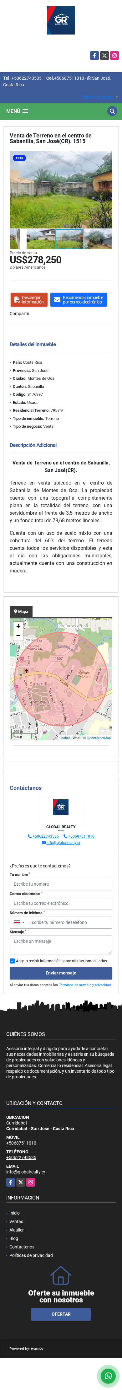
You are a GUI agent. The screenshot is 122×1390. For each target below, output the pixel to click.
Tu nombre (20, 874)
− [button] (18, 636)
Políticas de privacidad (31, 1255)
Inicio (14, 1213)
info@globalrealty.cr (63, 842)
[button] (107, 157)
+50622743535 (27, 78)
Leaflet (64, 737)
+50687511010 (69, 78)
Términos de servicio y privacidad (85, 985)
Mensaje (18, 931)
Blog (13, 1238)
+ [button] (18, 626)
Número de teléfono (27, 912)
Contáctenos (21, 1246)
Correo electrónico (26, 893)
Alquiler (16, 1229)
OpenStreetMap (99, 737)
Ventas (16, 1221)
